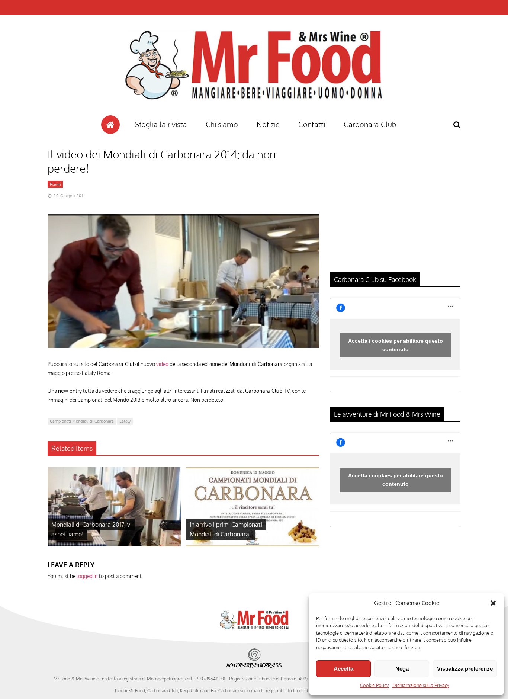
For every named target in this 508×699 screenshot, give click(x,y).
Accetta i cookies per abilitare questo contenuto (395, 345)
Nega (402, 669)
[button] (493, 603)
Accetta (343, 669)
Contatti (311, 124)
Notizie (268, 124)
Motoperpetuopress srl (169, 679)
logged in (87, 576)
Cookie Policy (374, 685)
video (162, 364)
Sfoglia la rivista (161, 124)
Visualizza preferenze (465, 669)
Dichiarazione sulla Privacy (420, 685)
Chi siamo (222, 124)
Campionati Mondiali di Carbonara (82, 421)
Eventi (55, 184)
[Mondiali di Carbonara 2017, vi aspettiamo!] (114, 544)
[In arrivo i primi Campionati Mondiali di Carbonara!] (252, 544)
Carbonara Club (370, 124)
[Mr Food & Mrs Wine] (254, 113)
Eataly (125, 421)
